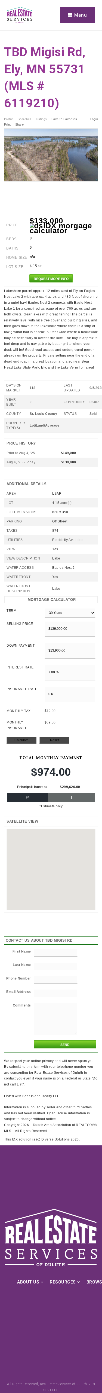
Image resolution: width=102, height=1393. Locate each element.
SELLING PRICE (20, 624)
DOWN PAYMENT (21, 645)
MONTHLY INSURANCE (17, 725)
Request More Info (51, 279)
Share (20, 124)
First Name (22, 951)
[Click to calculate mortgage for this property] (64, 228)
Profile (8, 119)
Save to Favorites (64, 119)
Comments (22, 1005)
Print (7, 124)
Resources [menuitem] (63, 1282)
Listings (41, 119)
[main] (51, 587)
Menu (80, 15)
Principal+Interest (32, 787)
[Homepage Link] (19, 14)
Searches (25, 119)
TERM (11, 611)
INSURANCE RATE (22, 689)
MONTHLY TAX (19, 711)
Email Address (18, 992)
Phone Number (18, 978)
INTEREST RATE (20, 667)
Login (94, 119)
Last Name (22, 965)
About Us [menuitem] (29, 1282)
